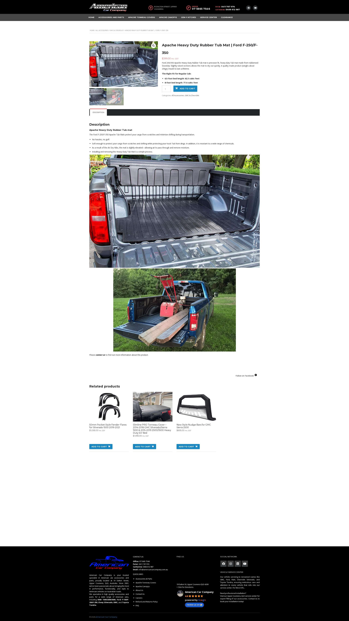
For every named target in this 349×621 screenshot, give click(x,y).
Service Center (208, 17)
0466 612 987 (233, 9)
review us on (193, 604)
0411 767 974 (228, 6)
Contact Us (140, 594)
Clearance (227, 17)
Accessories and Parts (111, 17)
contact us (100, 355)
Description (98, 112)
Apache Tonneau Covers (141, 17)
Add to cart (187, 88)
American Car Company (199, 592)
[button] (153, 45)
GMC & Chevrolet (117, 30)
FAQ (137, 605)
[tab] (98, 112)
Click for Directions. (186, 587)
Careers (139, 598)
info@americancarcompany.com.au (153, 569)
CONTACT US (138, 556)
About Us (139, 590)
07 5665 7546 (201, 8)
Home (91, 17)
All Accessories (102, 30)
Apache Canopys (168, 17)
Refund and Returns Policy (147, 601)
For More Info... (238, 588)
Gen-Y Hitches (188, 17)
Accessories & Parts (144, 579)
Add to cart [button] (99, 446)
